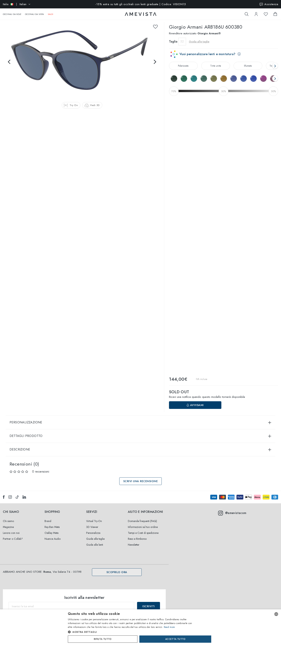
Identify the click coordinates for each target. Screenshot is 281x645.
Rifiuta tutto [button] (102, 639)
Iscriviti (148, 606)
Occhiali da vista (34, 14)
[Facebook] (4, 497)
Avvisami (196, 405)
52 (182, 41)
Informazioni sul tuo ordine (143, 527)
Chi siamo (8, 521)
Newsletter (133, 545)
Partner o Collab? (13, 539)
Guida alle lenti (94, 545)
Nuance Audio (53, 539)
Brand (48, 521)
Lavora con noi (11, 533)
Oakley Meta (51, 533)
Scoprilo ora (116, 572)
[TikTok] (17, 497)
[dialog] (140, 627)
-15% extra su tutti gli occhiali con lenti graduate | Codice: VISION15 (140, 4)
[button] (132, 632)
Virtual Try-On (94, 521)
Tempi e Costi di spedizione (143, 533)
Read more (169, 627)
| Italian (15, 4)
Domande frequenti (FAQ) (142, 521)
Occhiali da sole (12, 14)
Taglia (173, 41)
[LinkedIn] (24, 497)
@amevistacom (235, 513)
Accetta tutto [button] (175, 639)
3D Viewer (92, 527)
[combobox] (276, 614)
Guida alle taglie (95, 539)
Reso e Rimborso (137, 539)
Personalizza (93, 533)
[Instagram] (10, 497)
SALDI (50, 14)
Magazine (8, 527)
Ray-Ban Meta (52, 527)
